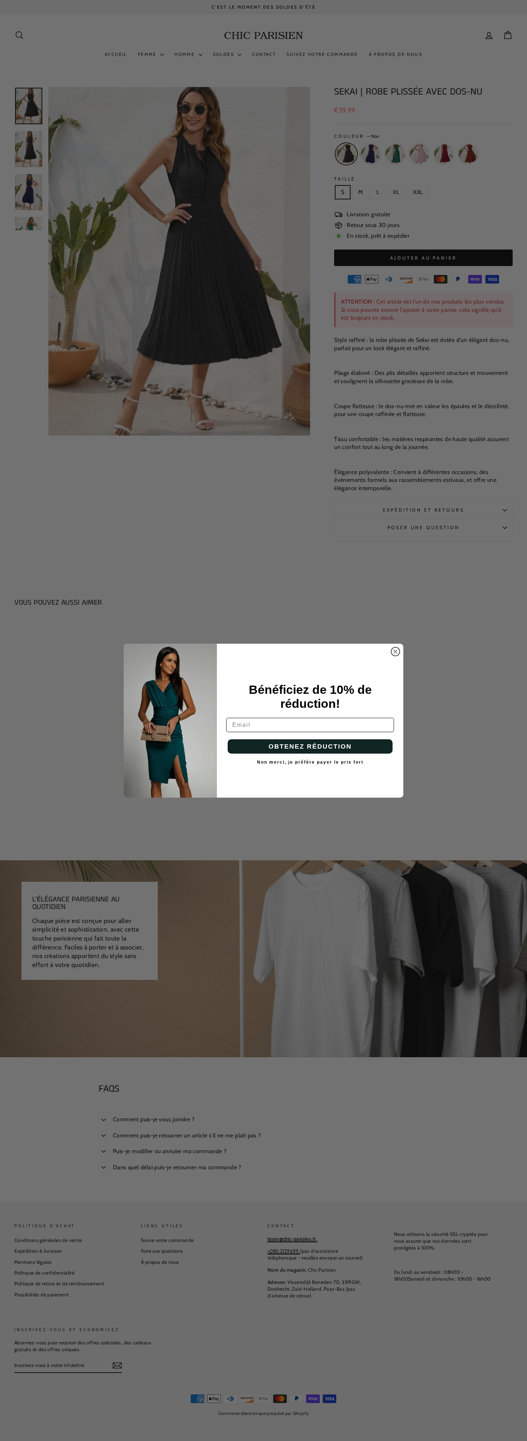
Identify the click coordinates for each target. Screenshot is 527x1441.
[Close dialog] (395, 651)
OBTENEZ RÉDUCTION (310, 746)
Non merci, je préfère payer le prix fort (310, 762)
